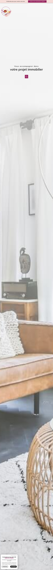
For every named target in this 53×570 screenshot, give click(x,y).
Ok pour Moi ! (13, 566)
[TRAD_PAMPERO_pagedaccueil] (6, 16)
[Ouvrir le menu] (51, 6)
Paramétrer (5, 566)
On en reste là (13, 555)
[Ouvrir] (26, 76)
